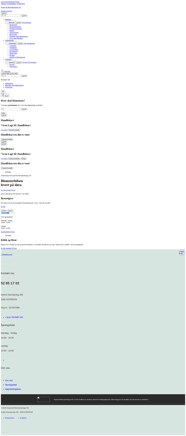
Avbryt (24, 159)
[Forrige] (4, 211)
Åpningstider (11, 385)
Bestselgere (13, 25)
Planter (11, 31)
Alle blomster (26, 22)
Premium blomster (15, 29)
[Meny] (3, 92)
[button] (182, 252)
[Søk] (24, 15)
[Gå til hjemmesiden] (6, 255)
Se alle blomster (6, 248)
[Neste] (10, 211)
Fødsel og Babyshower (17, 57)
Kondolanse (13, 51)
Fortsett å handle (14, 130)
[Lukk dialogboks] (4, 144)
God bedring (13, 49)
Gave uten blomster (16, 38)
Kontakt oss (17, 317)
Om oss (9, 380)
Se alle (3, 207)
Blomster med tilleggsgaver (18, 36)
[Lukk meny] (4, 13)
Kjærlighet (13, 48)
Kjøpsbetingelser (13, 389)
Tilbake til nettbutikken (8, 4)
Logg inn (8, 11)
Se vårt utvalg (6, 190)
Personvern (9, 418)
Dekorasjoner (14, 32)
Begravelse (13, 34)
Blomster (8, 19)
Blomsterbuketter (15, 27)
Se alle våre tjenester (29, 62)
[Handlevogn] (4, 115)
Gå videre (4, 130)
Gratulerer (12, 46)
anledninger (9, 83)
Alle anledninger (29, 43)
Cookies (23, 418)
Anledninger (9, 40)
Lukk (3, 113)
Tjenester (8, 59)
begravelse (8, 87)
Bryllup (12, 55)
